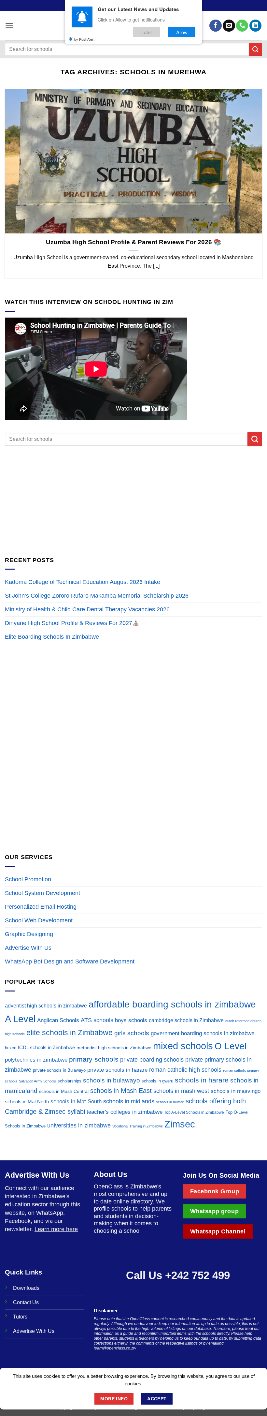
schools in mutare (170, 1102)
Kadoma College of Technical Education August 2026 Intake (82, 582)
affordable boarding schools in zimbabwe (172, 1004)
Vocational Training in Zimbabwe (137, 1126)
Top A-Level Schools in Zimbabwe (194, 1112)
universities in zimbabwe (79, 1125)
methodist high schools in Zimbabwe (114, 1047)
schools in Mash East (121, 1090)
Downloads (26, 1288)
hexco (10, 1047)
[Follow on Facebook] (215, 26)
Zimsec (179, 1124)
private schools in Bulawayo (59, 1070)
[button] (9, 25)
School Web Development (39, 920)
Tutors (20, 1316)
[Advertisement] (133, 500)
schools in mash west (181, 1091)
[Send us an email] (229, 26)
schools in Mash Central (64, 1091)
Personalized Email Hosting (41, 906)
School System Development (42, 893)
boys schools (131, 1020)
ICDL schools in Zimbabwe (46, 1047)
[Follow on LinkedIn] (255, 26)
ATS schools (97, 1020)
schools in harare (202, 1080)
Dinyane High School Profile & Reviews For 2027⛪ (72, 623)
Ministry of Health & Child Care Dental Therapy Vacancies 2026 (87, 609)
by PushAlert (84, 39)
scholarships (69, 1081)
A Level (20, 1019)
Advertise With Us (28, 948)
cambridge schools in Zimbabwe (186, 1020)
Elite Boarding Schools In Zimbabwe (52, 636)
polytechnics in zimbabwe (36, 1060)
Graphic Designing (29, 934)
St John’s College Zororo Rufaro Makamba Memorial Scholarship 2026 (97, 595)
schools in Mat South (76, 1101)
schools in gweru (157, 1081)
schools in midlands (128, 1101)
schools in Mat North (27, 1101)
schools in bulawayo (111, 1080)
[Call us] (242, 26)
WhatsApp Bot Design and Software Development (69, 961)
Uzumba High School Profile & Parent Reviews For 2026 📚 (133, 242)
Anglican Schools (58, 1020)
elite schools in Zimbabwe (69, 1032)
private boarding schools (152, 1059)
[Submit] (255, 49)
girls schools (131, 1033)
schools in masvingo (235, 1091)
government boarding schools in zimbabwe (202, 1033)
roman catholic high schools (185, 1069)
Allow (182, 32)
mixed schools (183, 1045)
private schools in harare (117, 1069)
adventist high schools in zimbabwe (46, 1005)
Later (146, 32)
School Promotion (28, 879)
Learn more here (56, 1229)
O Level (230, 1046)
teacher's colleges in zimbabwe (124, 1112)
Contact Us (26, 1302)
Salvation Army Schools (37, 1081)
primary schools (94, 1059)
